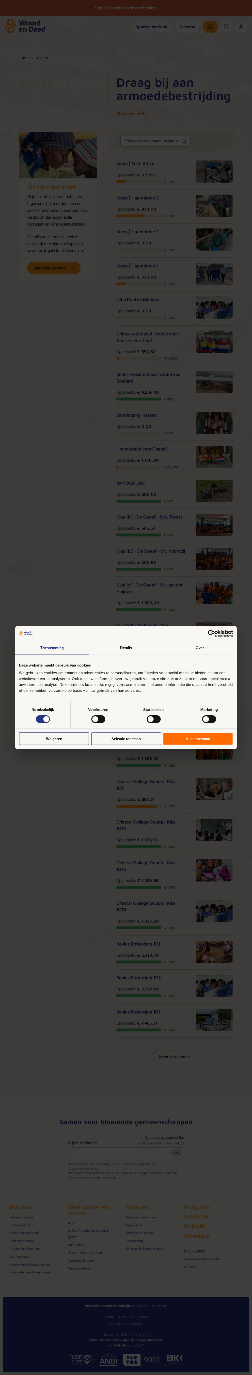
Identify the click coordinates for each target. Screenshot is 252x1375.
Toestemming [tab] (52, 647)
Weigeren (54, 739)
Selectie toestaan (126, 739)
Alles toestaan (198, 739)
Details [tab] (126, 647)
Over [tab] (200, 647)
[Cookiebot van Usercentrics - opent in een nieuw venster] (211, 633)
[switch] (98, 719)
